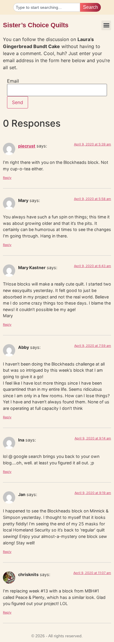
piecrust (26, 145)
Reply (7, 178)
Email (13, 81)
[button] (106, 25)
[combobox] (46, 7)
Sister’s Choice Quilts (35, 25)
